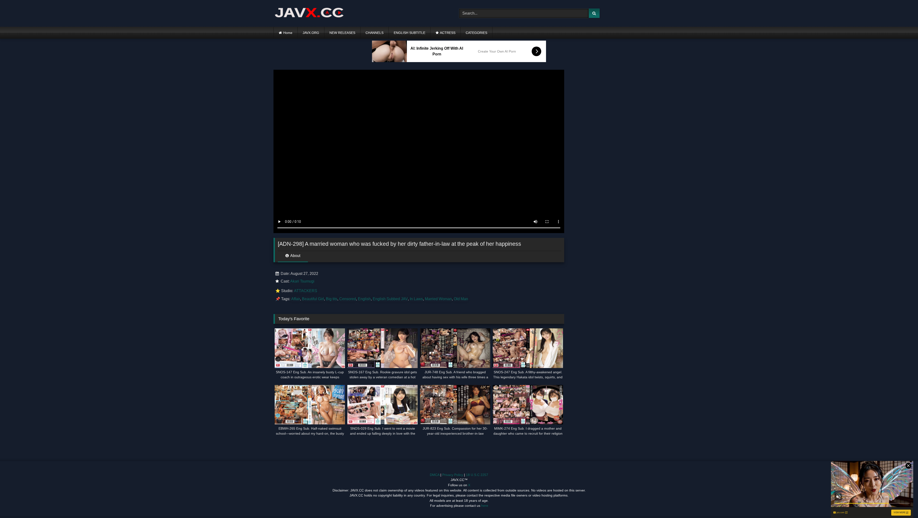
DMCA (434, 475)
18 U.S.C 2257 (477, 475)
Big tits (331, 299)
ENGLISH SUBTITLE (409, 33)
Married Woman (438, 299)
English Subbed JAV (390, 299)
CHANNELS (374, 33)
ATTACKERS (305, 291)
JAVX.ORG (311, 33)
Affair (295, 299)
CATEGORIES (476, 33)
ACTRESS (447, 33)
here (484, 505)
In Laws (416, 299)
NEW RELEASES (342, 33)
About (295, 256)
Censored (347, 299)
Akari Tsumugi (302, 281)
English (364, 299)
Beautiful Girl (313, 299)
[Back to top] (903, 503)
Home (287, 33)
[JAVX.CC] (309, 13)
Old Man (461, 299)
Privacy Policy (452, 475)
